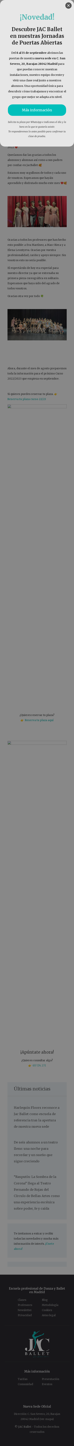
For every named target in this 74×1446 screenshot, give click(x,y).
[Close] (68, 5)
